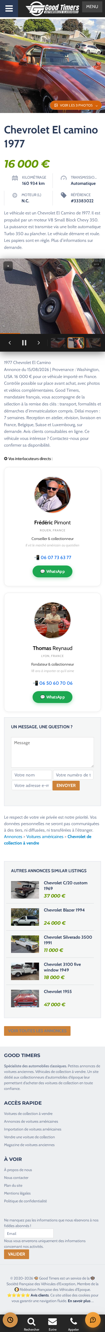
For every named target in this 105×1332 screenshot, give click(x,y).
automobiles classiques (47, 1066)
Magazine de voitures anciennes (29, 1144)
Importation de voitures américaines (32, 1129)
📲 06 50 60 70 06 (53, 683)
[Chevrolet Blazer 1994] (25, 916)
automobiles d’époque (65, 1077)
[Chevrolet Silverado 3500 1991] (25, 944)
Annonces (13, 836)
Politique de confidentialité (25, 1201)
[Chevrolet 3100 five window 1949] (25, 971)
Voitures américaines (45, 836)
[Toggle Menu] (9, 8)
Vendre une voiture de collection (29, 1137)
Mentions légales (17, 1193)
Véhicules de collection (53, 1071)
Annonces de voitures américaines (31, 1121)
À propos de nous (18, 1169)
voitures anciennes (19, 1071)
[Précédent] (10, 343)
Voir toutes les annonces (37, 1030)
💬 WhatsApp (52, 571)
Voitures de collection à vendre (28, 1113)
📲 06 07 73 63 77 (52, 557)
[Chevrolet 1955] (25, 998)
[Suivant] (39, 343)
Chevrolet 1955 (58, 991)
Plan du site (13, 1185)
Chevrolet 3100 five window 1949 (62, 967)
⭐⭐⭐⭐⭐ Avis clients (28, 1295)
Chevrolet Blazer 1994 (64, 910)
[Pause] (24, 343)
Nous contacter (16, 1177)
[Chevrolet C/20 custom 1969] (25, 889)
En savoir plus (79, 1300)
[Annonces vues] (10, 1319)
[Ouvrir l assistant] (93, 1320)
